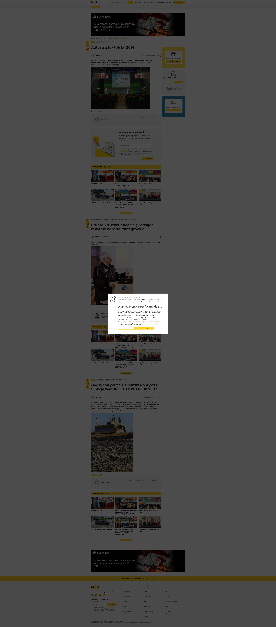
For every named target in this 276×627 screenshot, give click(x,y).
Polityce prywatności (134, 324)
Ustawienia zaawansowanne (126, 328)
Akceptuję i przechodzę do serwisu (145, 328)
